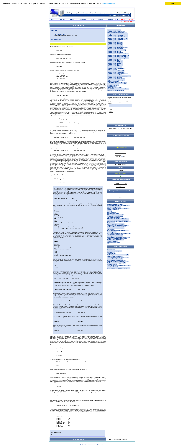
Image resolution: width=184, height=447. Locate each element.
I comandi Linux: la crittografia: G (117, 47)
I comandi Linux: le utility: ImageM (118, 55)
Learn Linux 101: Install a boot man (118, 225)
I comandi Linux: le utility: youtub (118, 53)
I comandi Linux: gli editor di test (117, 73)
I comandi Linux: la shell (114, 30)
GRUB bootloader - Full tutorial (115, 224)
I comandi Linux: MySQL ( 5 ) (115, 64)
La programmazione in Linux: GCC (116, 83)
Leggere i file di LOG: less (114, 87)
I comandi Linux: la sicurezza (115, 48)
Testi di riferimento (56, 39)
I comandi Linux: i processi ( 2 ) (116, 78)
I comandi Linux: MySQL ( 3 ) (115, 62)
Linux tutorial (110, 229)
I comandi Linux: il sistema (114, 67)
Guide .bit (62, 19)
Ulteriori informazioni (108, 3)
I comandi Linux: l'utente (114, 51)
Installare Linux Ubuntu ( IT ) (115, 259)
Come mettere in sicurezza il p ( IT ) (118, 257)
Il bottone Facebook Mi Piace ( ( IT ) (118, 261)
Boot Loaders (111, 222)
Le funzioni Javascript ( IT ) (114, 251)
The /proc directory (112, 241)
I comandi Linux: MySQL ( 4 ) (115, 63)
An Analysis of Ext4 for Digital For (118, 230)
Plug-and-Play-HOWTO (113, 242)
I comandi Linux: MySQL (114, 59)
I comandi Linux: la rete (113, 41)
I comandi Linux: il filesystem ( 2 (117, 35)
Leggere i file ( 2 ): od (113, 81)
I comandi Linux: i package (114, 74)
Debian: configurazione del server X (118, 208)
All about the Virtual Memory (115, 216)
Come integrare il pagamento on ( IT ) (118, 268)
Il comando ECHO (112, 86)
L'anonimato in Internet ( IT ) (115, 256)
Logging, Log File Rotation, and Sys (118, 237)
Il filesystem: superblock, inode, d (117, 34)
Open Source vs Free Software (115, 90)
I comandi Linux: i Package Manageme (119, 76)
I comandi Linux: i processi (114, 77)
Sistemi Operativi (111, 232)
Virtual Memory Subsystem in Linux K (119, 221)
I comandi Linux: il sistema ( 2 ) (115, 68)
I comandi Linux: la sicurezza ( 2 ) (116, 50)
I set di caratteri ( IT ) (112, 266)
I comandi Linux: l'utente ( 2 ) (115, 52)
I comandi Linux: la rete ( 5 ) (115, 46)
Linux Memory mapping (113, 217)
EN (117, 19)
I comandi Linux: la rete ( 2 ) (115, 42)
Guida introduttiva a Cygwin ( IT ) (116, 262)
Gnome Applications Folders (115, 204)
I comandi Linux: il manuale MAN (116, 31)
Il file (60, 34)
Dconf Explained (111, 212)
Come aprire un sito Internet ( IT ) (116, 260)
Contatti (110, 19)
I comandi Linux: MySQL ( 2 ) (115, 60)
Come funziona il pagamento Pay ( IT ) (119, 265)
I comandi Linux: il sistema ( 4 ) (115, 72)
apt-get (131, 19)
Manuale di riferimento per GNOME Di (118, 205)
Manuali (72, 19)
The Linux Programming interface (116, 226)
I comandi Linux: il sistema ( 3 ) (115, 70)
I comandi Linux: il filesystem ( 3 (117, 36)
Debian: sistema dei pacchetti (115, 214)
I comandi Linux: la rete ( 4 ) (115, 44)
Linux (122, 19)
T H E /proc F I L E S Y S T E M (115, 239)
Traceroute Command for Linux (115, 228)
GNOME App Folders (113, 209)
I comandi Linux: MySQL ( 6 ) (115, 65)
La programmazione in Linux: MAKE (117, 82)
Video (92, 19)
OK (172, 3)
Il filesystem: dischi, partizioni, (117, 32)
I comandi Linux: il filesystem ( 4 (117, 38)
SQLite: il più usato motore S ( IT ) (118, 255)
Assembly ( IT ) (111, 249)
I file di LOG (54, 30)
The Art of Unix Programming (115, 234)
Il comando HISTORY (113, 85)
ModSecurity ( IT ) (112, 264)
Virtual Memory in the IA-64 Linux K (118, 218)
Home (52, 19)
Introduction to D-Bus (113, 213)
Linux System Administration (115, 236)
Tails (108, 243)
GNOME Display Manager (114, 207)
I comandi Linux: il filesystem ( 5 (117, 39)
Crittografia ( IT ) (111, 253)
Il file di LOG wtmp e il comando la (118, 89)
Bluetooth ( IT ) (111, 252)
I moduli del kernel (112, 69)
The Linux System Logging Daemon (117, 238)
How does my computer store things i (119, 233)
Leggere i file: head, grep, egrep (116, 80)
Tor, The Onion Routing (127, 21)
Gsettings (109, 211)
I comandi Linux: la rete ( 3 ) (115, 43)
